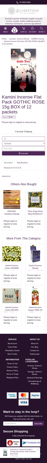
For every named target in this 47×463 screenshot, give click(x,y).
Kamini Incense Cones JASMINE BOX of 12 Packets (12, 268)
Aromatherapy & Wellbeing (34, 382)
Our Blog (34, 347)
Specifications (22, 163)
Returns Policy (12, 371)
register (19, 122)
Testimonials (34, 354)
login (11, 122)
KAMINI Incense (37, 39)
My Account (12, 343)
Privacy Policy (12, 367)
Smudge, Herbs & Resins (35, 373)
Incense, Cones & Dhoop (19, 39)
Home (4, 39)
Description (8, 163)
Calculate (24, 153)
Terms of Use (12, 363)
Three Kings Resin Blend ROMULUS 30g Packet (35, 214)
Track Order (12, 347)
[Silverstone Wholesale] (23, 11)
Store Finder (12, 354)
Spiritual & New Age (34, 378)
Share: (5, 117)
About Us (34, 343)
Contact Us (34, 350)
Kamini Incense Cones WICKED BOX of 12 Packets (12, 310)
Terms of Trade (12, 374)
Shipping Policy (12, 378)
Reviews (7, 168)
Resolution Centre (12, 350)
